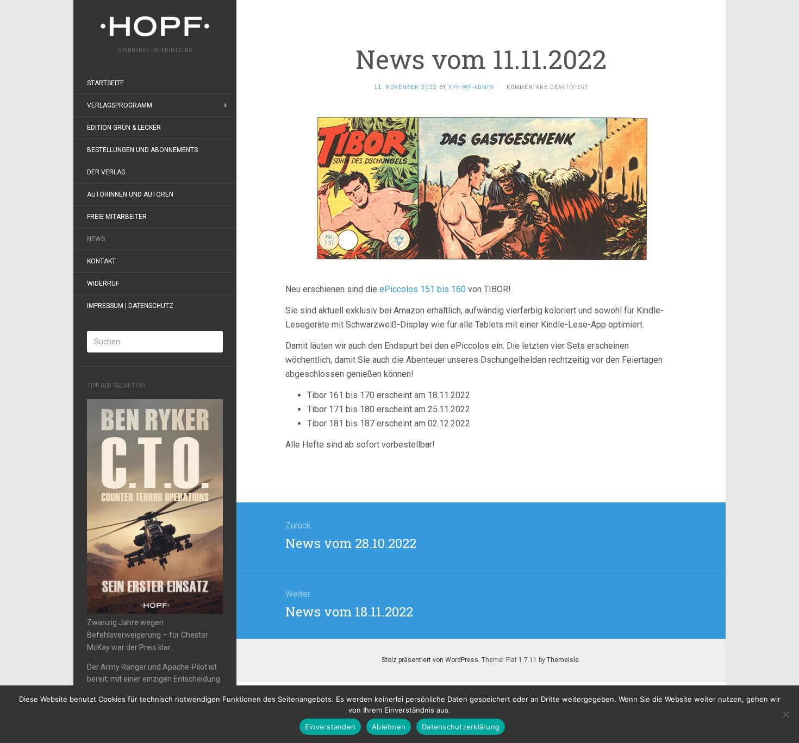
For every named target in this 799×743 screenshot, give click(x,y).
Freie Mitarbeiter (117, 217)
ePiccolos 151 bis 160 (421, 289)
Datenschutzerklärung (461, 726)
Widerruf (103, 283)
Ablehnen (388, 726)
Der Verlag (106, 172)
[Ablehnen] (785, 714)
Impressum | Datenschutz (130, 306)
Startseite (105, 83)
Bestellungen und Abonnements (142, 150)
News (96, 239)
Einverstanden (330, 726)
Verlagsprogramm (119, 105)
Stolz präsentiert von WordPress (430, 660)
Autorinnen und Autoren (130, 194)
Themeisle (563, 660)
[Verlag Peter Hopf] (154, 26)
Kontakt (101, 261)
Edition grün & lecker (124, 127)
